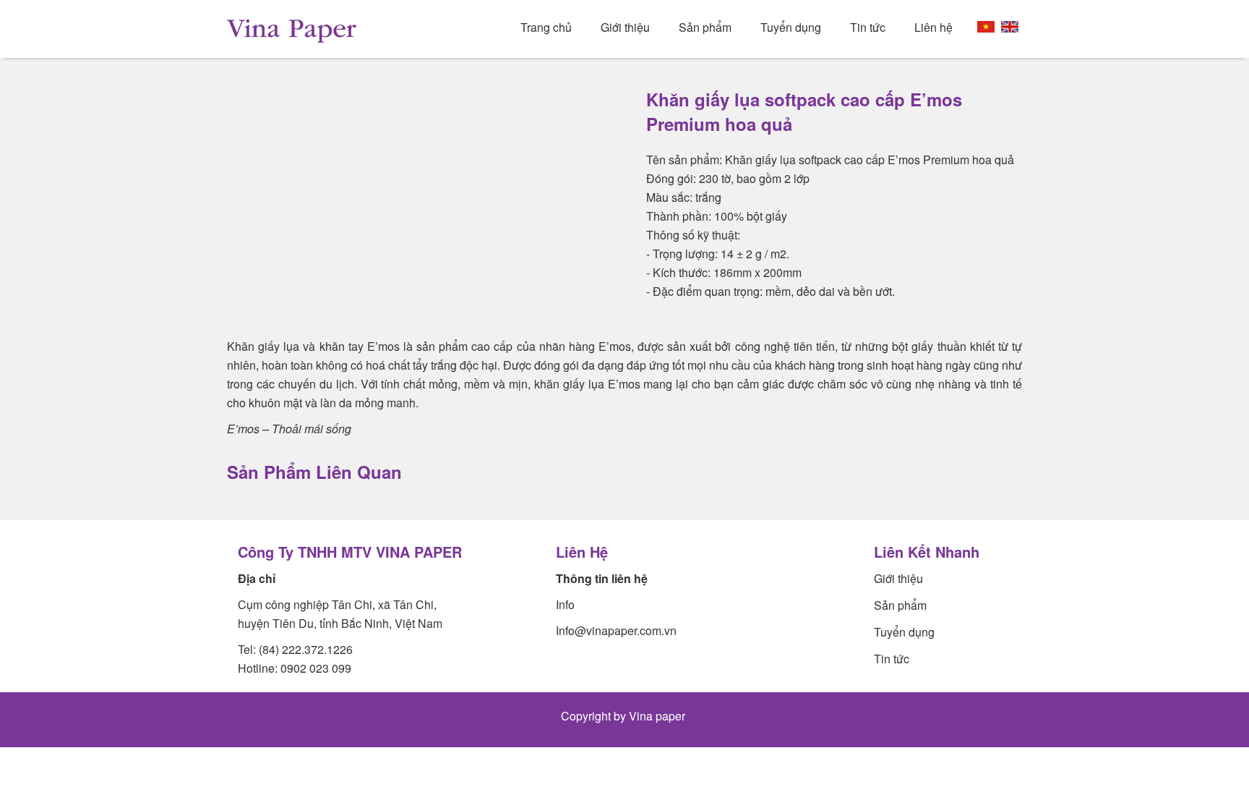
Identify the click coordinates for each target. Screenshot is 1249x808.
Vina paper (658, 715)
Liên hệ (933, 27)
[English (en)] (1009, 27)
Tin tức (867, 27)
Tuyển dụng (790, 27)
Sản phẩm (705, 27)
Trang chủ (546, 27)
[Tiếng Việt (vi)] (986, 27)
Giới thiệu (625, 27)
